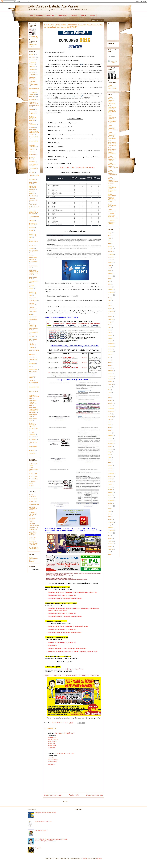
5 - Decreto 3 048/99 (32, 482)
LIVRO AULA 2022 (34, 350)
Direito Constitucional (112, 210)
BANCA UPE (32, 317)
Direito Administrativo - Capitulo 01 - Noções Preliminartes (112, 100)
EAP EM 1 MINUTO (31, 344)
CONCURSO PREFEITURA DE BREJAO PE (33, 212)
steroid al (51, 758)
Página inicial (74, 795)
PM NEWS (32, 66)
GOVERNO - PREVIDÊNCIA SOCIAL (33, 514)
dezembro (111, 257)
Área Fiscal (32, 227)
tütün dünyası (52, 741)
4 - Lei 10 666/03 (33, 479)
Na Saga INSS (50, 15)
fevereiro (110, 262)
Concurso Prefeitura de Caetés (32, 287)
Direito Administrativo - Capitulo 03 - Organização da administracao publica (112, 119)
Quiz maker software (32, 560)
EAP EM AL (32, 245)
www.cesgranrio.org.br (76, 96)
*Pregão (31, 230)
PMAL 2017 (32, 149)
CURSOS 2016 (33, 319)
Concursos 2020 (33, 332)
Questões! (74, 15)
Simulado (31, 109)
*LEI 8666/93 (32, 179)
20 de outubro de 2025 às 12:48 (64, 753)
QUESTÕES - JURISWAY (32, 538)
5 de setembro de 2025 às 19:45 (64, 733)
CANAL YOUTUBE (34, 387)
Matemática (32, 354)
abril (109, 235)
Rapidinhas (32, 248)
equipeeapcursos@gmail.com (74, 669)
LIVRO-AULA (32, 74)
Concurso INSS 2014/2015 (33, 112)
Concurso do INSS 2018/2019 (33, 240)
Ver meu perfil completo (32, 45)
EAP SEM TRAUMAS (32, 433)
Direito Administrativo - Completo (112, 205)
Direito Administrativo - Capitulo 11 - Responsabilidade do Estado (113, 180)
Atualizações (32, 99)
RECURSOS (32, 363)
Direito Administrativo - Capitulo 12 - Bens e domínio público (112, 188)
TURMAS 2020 (33, 372)
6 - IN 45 (31, 485)
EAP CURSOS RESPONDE (33, 93)
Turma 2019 (32, 311)
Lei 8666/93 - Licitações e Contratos (111, 222)
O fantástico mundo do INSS (33, 199)
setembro (110, 249)
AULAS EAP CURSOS (32, 78)
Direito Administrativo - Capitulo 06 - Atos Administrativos (113, 143)
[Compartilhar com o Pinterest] (84, 723)
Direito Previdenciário (33, 558)
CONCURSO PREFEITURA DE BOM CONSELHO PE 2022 (34, 132)
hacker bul (51, 743)
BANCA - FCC (32, 501)
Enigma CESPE (33, 446)
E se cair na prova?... (32, 192)
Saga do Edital (33, 369)
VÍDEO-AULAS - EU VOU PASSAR (33, 548)
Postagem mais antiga (94, 795)
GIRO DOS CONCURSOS (33, 146)
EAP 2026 (31, 172)
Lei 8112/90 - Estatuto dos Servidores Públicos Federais (113, 216)
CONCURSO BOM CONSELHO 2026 (34, 397)
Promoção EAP (33, 359)
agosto (110, 246)
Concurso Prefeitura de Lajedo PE (32, 424)
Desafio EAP (32, 298)
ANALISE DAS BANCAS (33, 258)
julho (109, 243)
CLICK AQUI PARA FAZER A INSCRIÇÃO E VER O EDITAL (76, 168)
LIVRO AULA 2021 (34, 175)
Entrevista (31, 347)
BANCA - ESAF (33, 499)
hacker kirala (52, 745)
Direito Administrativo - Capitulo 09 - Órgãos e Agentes (113, 165)
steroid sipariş (52, 761)
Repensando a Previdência (33, 224)
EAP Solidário (32, 437)
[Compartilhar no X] (81, 723)
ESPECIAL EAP (33, 442)
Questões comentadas (32, 308)
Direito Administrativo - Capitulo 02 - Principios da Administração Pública (112, 109)
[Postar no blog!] (80, 723)
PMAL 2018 (32, 357)
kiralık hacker (52, 737)
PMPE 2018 (32, 152)
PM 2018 (31, 220)
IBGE (81, 64)
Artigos (31, 380)
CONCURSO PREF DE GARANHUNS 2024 (32, 403)
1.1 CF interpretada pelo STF (33, 469)
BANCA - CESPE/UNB (32, 495)
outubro (110, 251)
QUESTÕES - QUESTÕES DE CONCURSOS (33, 543)
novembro (111, 254)
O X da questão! (62, 15)
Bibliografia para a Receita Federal (45, 812)
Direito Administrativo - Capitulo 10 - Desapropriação (112, 172)
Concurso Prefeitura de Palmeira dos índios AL (32, 118)
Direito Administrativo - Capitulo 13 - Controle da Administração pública (112, 198)
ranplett (85, 858)
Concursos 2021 (33, 141)
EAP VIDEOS (32, 196)
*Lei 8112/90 (32, 154)
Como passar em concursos (33, 165)
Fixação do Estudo (32, 158)
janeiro (110, 259)
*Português (32, 127)
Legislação (39, 15)
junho (109, 240)
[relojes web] (111, 59)
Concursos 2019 (33, 168)
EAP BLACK (32, 336)
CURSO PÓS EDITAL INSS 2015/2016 (32, 188)
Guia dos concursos (32, 304)
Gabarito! (83, 15)
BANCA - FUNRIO (34, 504)
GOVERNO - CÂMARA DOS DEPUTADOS (33, 508)
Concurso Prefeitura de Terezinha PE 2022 (32, 235)
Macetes (92, 15)
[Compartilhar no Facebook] (83, 723)
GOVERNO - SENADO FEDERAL (32, 520)
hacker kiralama (53, 739)
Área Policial (32, 204)
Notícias (31, 54)
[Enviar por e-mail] (78, 723)
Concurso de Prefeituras (32, 63)
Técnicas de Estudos (32, 376)
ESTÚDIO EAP (33, 300)
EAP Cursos (32, 59)
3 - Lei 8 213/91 (33, 476)
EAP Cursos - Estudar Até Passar (53, 6)
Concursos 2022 (33, 137)
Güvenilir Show (53, 760)
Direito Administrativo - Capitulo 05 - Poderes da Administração (112, 135)
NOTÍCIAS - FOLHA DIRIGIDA (34, 524)
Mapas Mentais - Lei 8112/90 (43, 821)
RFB (30, 366)
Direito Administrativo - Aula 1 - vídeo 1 (112, 87)
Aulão (30, 314)
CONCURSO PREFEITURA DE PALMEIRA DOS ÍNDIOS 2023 (33, 410)
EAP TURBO (32, 439)
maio (109, 238)
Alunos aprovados (34, 88)
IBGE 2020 (32, 450)
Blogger (99, 858)
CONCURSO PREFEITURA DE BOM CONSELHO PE (34, 104)
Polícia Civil (32, 453)
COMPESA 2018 (33, 391)
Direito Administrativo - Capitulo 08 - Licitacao (112, 158)
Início (31, 15)
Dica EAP (31, 72)
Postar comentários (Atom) (76, 801)
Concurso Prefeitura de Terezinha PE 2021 (32, 293)
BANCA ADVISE (33, 262)
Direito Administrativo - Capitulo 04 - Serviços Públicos (113, 127)
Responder (51, 747)
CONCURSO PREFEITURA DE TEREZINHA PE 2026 (33, 272)
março (110, 232)
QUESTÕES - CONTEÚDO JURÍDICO (32, 533)
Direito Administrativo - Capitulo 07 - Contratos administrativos (112, 150)
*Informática (32, 161)
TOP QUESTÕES (33, 251)
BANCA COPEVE (33, 383)
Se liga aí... (38, 848)
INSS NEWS (32, 97)
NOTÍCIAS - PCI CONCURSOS (33, 528)
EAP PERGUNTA (33, 428)
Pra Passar (32, 69)
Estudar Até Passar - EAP (34, 37)
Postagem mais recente (53, 795)
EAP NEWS (32, 57)
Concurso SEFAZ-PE (41, 830)
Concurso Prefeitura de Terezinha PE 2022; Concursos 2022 (33, 326)
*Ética (30, 255)
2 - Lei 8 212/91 (33, 473)
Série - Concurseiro (32, 123)
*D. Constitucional (34, 207)
